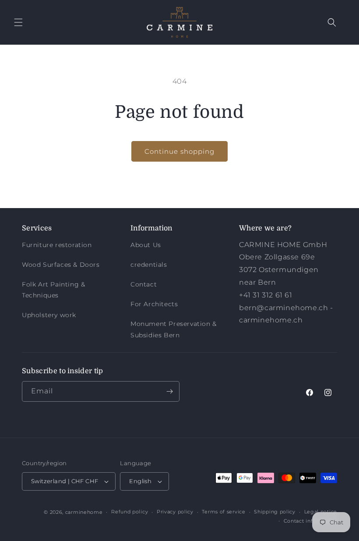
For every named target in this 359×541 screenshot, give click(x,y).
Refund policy (129, 512)
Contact (143, 284)
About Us (145, 245)
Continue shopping (179, 151)
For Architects (154, 304)
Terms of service (223, 512)
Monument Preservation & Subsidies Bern (173, 329)
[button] (18, 22)
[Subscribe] (169, 391)
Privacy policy (175, 512)
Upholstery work (49, 315)
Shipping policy (275, 512)
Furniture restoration (57, 245)
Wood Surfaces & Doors (61, 265)
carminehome (84, 512)
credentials (148, 265)
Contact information (310, 521)
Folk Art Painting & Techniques (53, 289)
